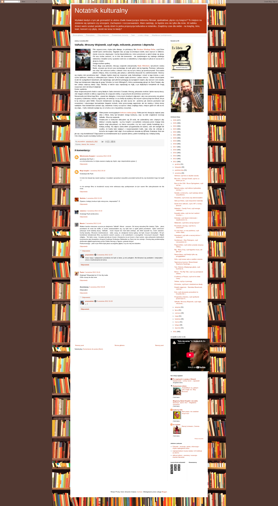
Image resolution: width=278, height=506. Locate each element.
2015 (175, 153)
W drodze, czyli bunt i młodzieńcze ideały (188, 284)
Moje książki (84, 171)
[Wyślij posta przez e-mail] (102, 141)
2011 (175, 331)
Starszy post (159, 345)
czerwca (178, 313)
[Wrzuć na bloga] (108, 141)
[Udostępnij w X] (110, 141)
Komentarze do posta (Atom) (93, 349)
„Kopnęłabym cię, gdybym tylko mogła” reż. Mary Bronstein (190, 389)
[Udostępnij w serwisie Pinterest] (114, 141)
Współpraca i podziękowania (161, 35)
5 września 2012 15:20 (105, 301)
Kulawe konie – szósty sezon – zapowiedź (186, 381)
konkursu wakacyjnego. (128, 112)
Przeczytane (90, 35)
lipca (176, 310)
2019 (175, 141)
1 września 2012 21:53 (94, 198)
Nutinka (83, 198)
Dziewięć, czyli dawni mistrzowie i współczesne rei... (185, 219)
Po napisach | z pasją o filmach (184, 379)
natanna (83, 211)
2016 (175, 150)
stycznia (178, 328)
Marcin (82, 223)
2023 (175, 129)
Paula (82, 272)
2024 (175, 126)
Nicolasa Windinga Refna (146, 49)
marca (177, 322)
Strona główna (78, 35)
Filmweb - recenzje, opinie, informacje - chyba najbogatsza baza (186, 447)
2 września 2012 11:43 (93, 223)
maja (177, 316)
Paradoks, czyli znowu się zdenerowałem (188, 198)
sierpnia (178, 307)
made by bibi (177, 410)
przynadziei (89, 255)
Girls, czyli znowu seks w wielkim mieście (188, 259)
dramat (84, 144)
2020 (175, 138)
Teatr (133, 35)
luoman (139, 492)
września (178, 173)
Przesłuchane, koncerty (120, 35)
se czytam (176, 424)
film (88, 144)
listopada (178, 167)
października (179, 170)
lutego (177, 325)
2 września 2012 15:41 (92, 272)
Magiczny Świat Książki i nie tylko (185, 401)
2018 (175, 144)
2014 (175, 156)
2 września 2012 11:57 (105, 255)
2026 (175, 120)
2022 (175, 132)
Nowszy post (79, 345)
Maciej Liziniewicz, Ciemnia (190, 426)
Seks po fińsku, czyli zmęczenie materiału (188, 201)
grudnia (177, 164)
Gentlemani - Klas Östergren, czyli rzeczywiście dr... (186, 241)
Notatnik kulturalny (101, 10)
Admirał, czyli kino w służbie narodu (186, 176)
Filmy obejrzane (103, 35)
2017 (175, 147)
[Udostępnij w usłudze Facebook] (112, 141)
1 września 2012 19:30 (103, 156)
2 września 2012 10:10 (94, 211)
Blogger (164, 492)
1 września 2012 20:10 (97, 171)
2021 (175, 135)
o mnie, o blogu (143, 35)
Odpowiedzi (86, 251)
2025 (175, 123)
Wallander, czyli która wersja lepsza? (186, 223)
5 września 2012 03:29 (97, 287)
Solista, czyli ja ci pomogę (183, 281)
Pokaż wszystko (199, 438)
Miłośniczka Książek (87, 156)
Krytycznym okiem (179, 386)
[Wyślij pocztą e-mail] (106, 141)
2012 (175, 161)
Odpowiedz (84, 164)
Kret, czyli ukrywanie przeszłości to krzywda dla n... (186, 293)
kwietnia (178, 319)
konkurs (92, 144)
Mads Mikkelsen (143, 66)
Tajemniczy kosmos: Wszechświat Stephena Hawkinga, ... (186, 263)
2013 (175, 158)
